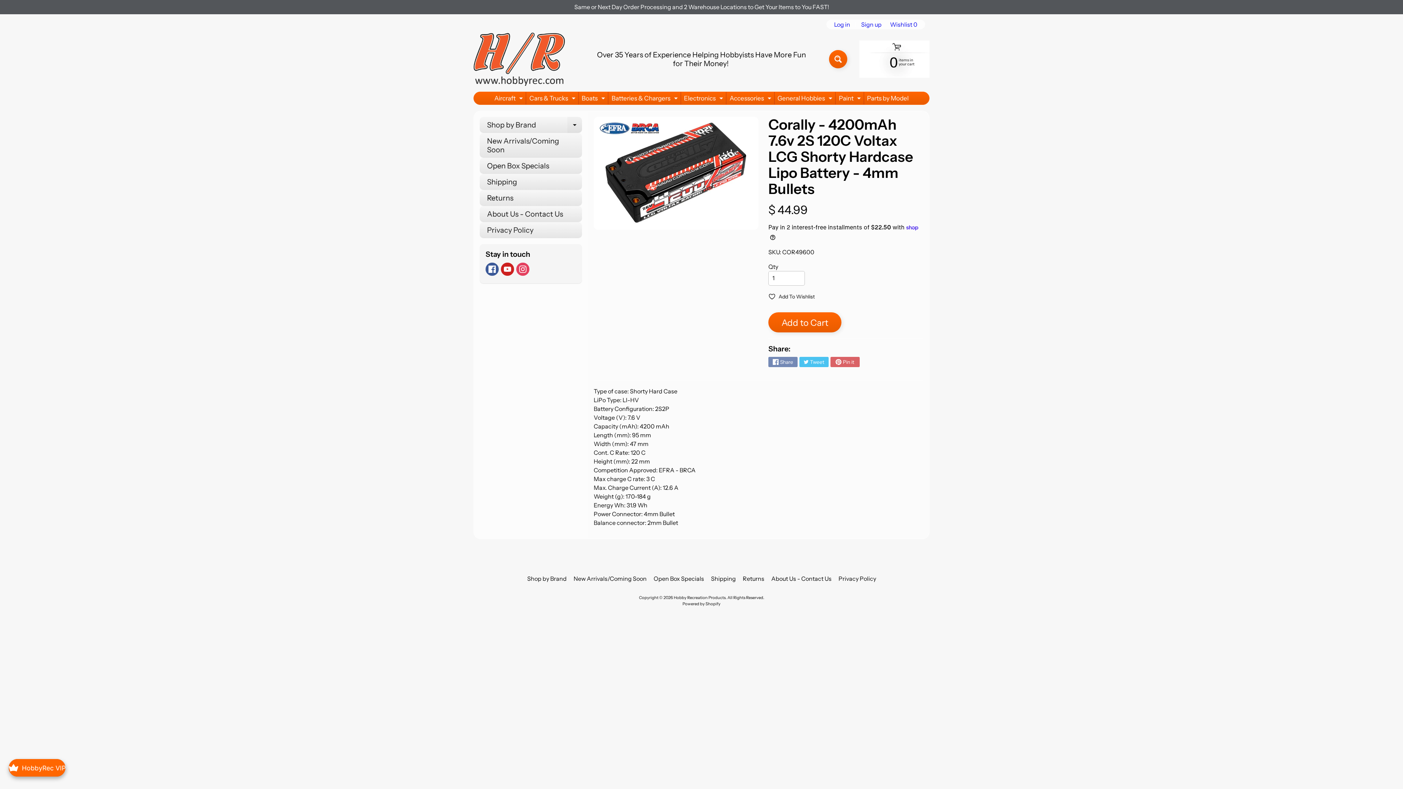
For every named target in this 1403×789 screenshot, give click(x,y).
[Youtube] (507, 269)
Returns (500, 198)
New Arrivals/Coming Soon (523, 145)
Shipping (502, 182)
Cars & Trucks (553, 99)
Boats (594, 99)
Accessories (751, 99)
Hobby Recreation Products (700, 597)
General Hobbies (805, 99)
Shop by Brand (534, 127)
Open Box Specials (518, 165)
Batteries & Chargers (646, 99)
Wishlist (903, 24)
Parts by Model (888, 98)
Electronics (704, 99)
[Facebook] (492, 269)
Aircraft (509, 99)
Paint (851, 99)
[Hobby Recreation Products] (519, 59)
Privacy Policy (510, 230)
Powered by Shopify (701, 603)
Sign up (871, 24)
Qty (773, 266)
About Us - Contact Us (525, 214)
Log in (842, 24)
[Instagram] (522, 269)
